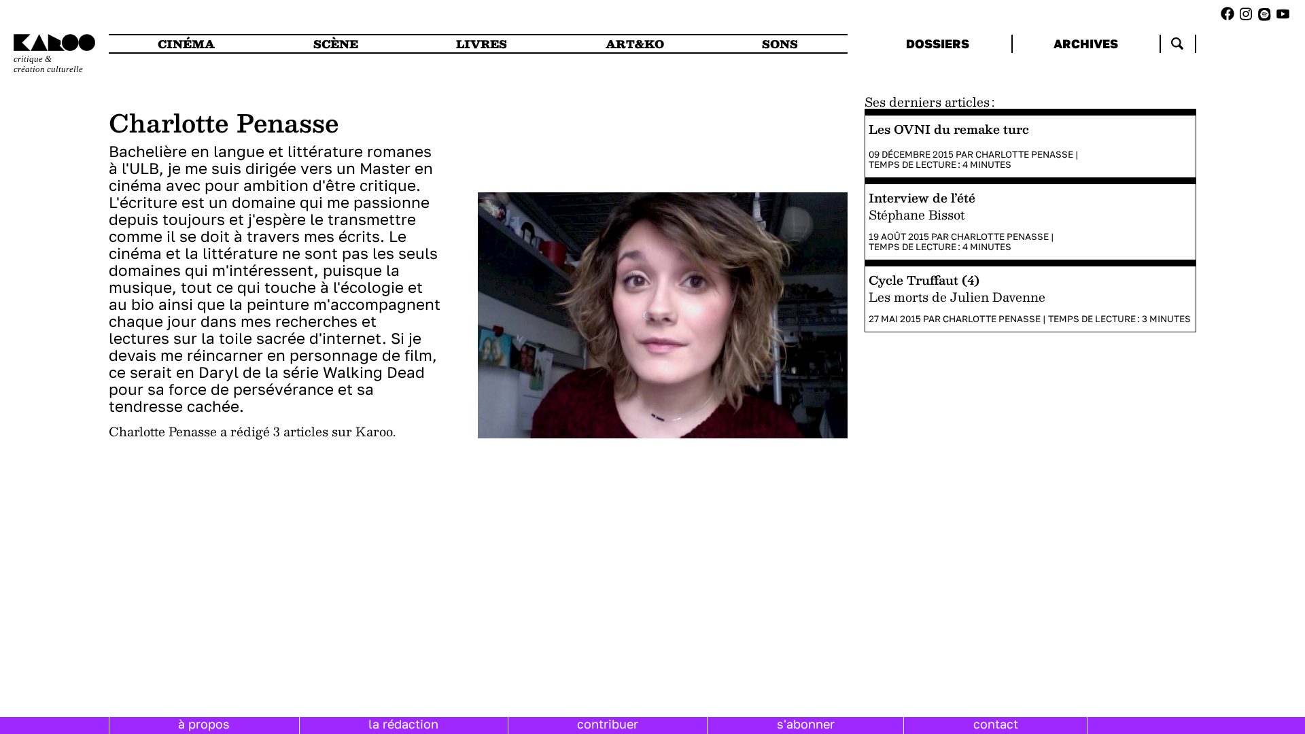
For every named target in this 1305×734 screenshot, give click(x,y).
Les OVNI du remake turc (949, 129)
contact (995, 723)
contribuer (607, 723)
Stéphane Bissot (916, 215)
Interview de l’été (922, 197)
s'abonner (806, 723)
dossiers (937, 43)
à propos (204, 723)
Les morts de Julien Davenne (957, 297)
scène (335, 43)
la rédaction (403, 723)
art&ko (635, 43)
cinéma (186, 43)
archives (1086, 43)
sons (780, 43)
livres (481, 43)
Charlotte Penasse (1024, 154)
